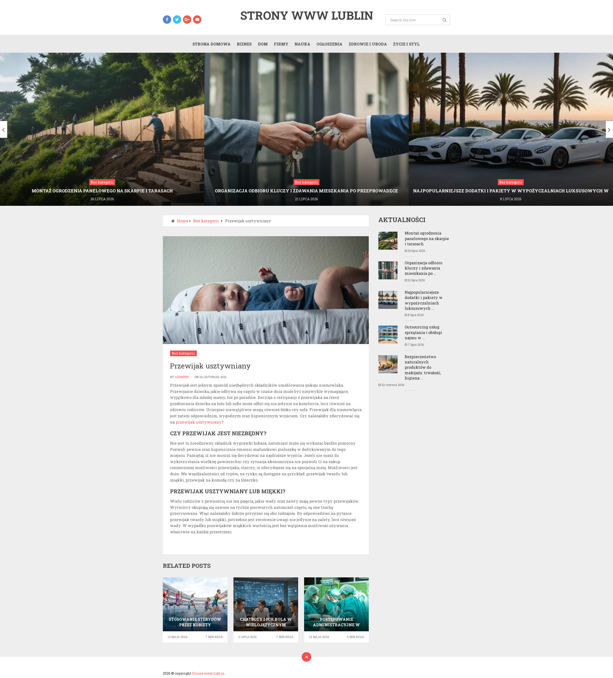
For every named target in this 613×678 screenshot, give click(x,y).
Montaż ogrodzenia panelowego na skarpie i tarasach (427, 238)
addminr (182, 377)
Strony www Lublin (306, 15)
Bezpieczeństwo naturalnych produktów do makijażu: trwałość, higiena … (423, 367)
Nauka (302, 43)
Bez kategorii (183, 353)
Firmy (281, 43)
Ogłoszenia (329, 43)
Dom (263, 43)
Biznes (244, 43)
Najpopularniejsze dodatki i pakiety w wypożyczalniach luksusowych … (424, 300)
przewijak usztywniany (198, 422)
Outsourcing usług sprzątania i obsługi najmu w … (423, 332)
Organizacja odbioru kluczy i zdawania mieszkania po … (424, 268)
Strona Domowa (212, 43)
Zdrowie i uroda (368, 43)
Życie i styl (406, 43)
